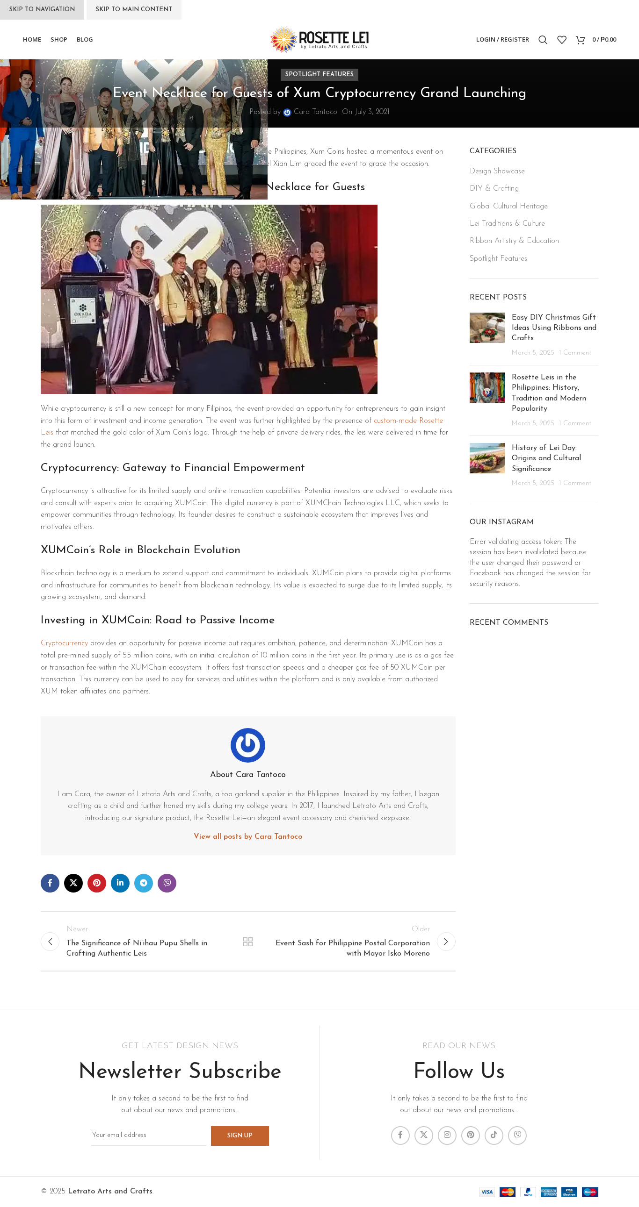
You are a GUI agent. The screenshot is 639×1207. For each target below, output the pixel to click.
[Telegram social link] (143, 883)
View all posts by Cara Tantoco (248, 837)
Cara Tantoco (315, 112)
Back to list (248, 941)
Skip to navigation (42, 10)
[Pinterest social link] (96, 883)
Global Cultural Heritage (509, 206)
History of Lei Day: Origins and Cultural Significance (546, 458)
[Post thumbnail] (487, 335)
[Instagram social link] (447, 1135)
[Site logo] (319, 39)
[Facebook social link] (50, 883)
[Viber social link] (167, 883)
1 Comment (575, 353)
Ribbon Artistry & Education (514, 241)
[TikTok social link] (494, 1135)
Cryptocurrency (64, 643)
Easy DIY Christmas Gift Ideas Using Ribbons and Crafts (554, 328)
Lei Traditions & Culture (507, 224)
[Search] (543, 39)
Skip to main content (134, 10)
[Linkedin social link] (120, 883)
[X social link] (73, 883)
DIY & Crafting (494, 189)
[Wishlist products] (561, 39)
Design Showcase (497, 171)
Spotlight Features (319, 74)
